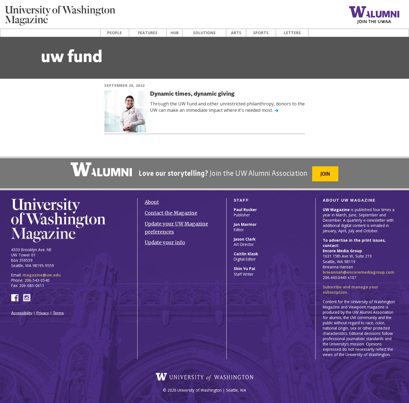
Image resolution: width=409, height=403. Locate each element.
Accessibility (21, 313)
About (152, 202)
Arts (236, 32)
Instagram (29, 297)
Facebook (17, 297)
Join (325, 173)
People (114, 32)
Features (147, 32)
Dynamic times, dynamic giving (192, 94)
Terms (58, 313)
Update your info (165, 242)
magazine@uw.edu (42, 275)
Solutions (204, 32)
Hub (175, 32)
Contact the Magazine (171, 213)
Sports (260, 32)
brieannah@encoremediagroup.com (358, 272)
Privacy (42, 313)
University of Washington (204, 377)
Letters (292, 32)
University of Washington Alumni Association (101, 169)
